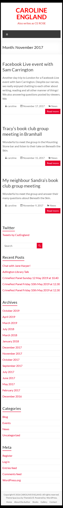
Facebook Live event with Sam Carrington (27, 66)
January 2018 (10, 341)
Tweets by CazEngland (15, 235)
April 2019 (8, 316)
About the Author (22, 502)
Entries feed (9, 468)
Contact (53, 502)
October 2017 (10, 359)
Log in (6, 461)
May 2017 (8, 384)
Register (7, 455)
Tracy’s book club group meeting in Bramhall (25, 131)
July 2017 (8, 371)
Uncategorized (11, 435)
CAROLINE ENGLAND (31, 13)
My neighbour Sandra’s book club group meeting (30, 183)
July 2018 (8, 329)
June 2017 (8, 378)
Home (9, 502)
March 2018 (9, 335)
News (54, 106)
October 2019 (10, 310)
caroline (12, 106)
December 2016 (12, 396)
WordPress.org (11, 480)
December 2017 (12, 347)
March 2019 (9, 322)
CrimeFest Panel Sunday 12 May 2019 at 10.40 (30, 278)
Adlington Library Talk (15, 271)
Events (6, 423)
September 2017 (12, 365)
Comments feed (12, 474)
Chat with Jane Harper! (16, 265)
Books (35, 502)
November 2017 (12, 353)
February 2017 (11, 390)
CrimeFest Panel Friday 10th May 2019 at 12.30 (31, 284)
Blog (5, 416)
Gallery (44, 502)
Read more (53, 111)
